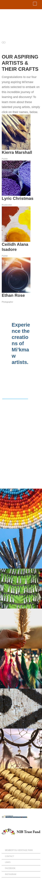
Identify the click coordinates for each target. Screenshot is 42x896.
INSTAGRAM (10, 874)
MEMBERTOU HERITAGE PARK (19, 850)
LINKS (7, 862)
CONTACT (9, 856)
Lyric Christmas (17, 198)
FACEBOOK (10, 868)
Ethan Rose (13, 295)
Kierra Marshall (17, 152)
